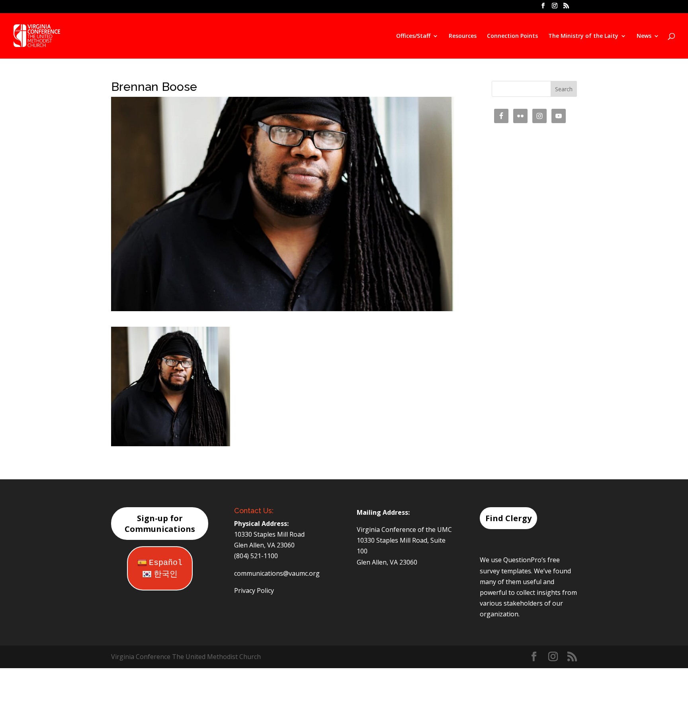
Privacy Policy (254, 590)
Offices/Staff (413, 36)
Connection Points (512, 36)
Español (165, 562)
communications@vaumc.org (277, 573)
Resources (463, 36)
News (644, 36)
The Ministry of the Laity (583, 36)
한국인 (166, 574)
